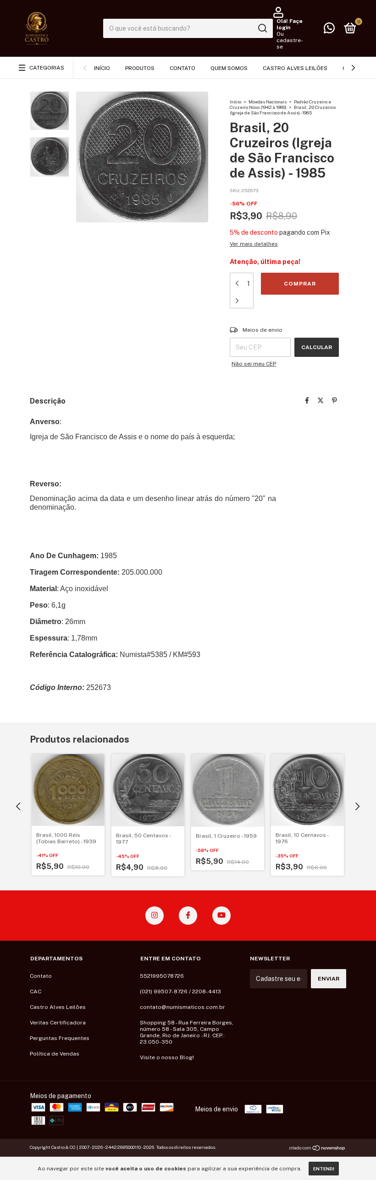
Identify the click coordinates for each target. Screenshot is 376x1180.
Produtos (140, 68)
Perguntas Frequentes (59, 1038)
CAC (35, 991)
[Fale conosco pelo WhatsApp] (329, 30)
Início (102, 68)
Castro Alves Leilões (295, 68)
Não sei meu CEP (254, 364)
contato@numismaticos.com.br (182, 1007)
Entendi (323, 1168)
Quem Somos (229, 68)
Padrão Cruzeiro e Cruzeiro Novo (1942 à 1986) (280, 104)
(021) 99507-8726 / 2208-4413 (180, 991)
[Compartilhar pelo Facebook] (307, 400)
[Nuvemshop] (317, 1148)
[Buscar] (262, 28)
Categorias (46, 68)
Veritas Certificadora (58, 1022)
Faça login (289, 24)
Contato (182, 68)
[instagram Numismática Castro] (154, 915)
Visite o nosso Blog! (167, 1057)
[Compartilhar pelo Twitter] (320, 400)
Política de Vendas (54, 1054)
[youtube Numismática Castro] (221, 915)
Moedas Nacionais (268, 101)
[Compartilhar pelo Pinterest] (334, 400)
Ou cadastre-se (289, 40)
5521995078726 (162, 976)
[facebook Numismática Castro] (188, 915)
